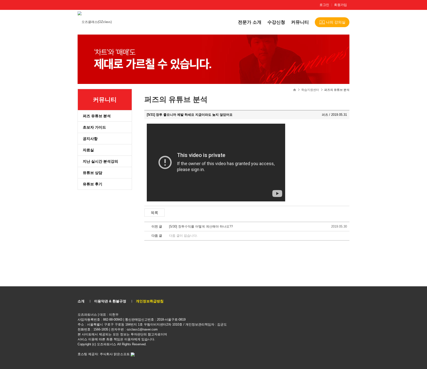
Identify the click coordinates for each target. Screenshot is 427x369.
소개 (81, 301)
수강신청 (276, 22)
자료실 (88, 150)
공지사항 (90, 138)
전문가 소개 (249, 22)
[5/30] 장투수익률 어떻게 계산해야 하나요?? (201, 226)
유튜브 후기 (92, 184)
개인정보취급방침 (150, 301)
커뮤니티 (300, 22)
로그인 (324, 5)
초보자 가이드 (94, 127)
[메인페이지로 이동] (95, 21)
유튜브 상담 (92, 173)
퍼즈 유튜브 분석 (97, 116)
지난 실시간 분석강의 (100, 161)
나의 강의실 (335, 22)
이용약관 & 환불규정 (110, 301)
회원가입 (340, 5)
